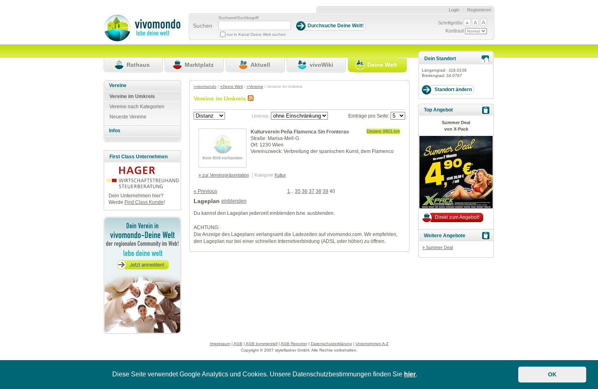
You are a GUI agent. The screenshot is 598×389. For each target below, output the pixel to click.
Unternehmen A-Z (372, 343)
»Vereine (255, 86)
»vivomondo (205, 86)
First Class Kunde (144, 202)
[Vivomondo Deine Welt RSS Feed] (250, 98)
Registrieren (479, 9)
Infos (114, 130)
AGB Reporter (294, 343)
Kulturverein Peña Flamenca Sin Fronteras (300, 132)
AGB (238, 343)
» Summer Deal (437, 247)
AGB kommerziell (261, 343)
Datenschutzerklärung (331, 343)
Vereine (118, 85)
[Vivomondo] (142, 40)
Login (454, 9)
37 (311, 191)
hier (410, 374)
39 (325, 191)
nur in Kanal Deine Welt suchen (256, 34)
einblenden (234, 201)
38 (318, 191)
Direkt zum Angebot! (457, 217)
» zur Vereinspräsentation (224, 175)
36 (305, 191)
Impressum (220, 343)
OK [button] (552, 374)
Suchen (202, 25)
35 (298, 191)
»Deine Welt (231, 86)
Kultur (280, 175)
